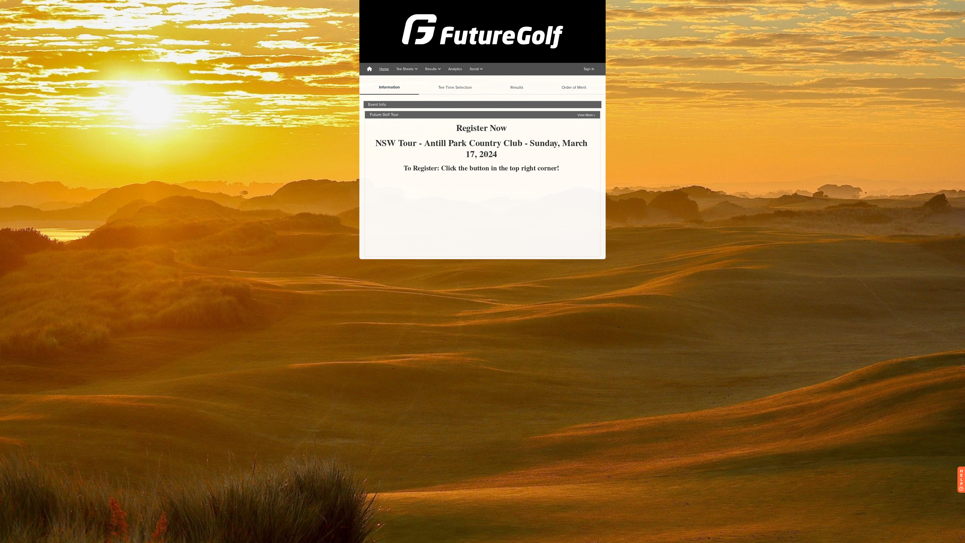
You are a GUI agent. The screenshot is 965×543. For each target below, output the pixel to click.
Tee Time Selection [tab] (455, 87)
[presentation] (389, 87)
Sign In (589, 69)
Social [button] (475, 69)
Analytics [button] (455, 69)
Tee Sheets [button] (405, 69)
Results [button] (431, 69)
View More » (586, 115)
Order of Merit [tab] (574, 87)
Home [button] (384, 69)
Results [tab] (516, 87)
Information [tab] (389, 87)
